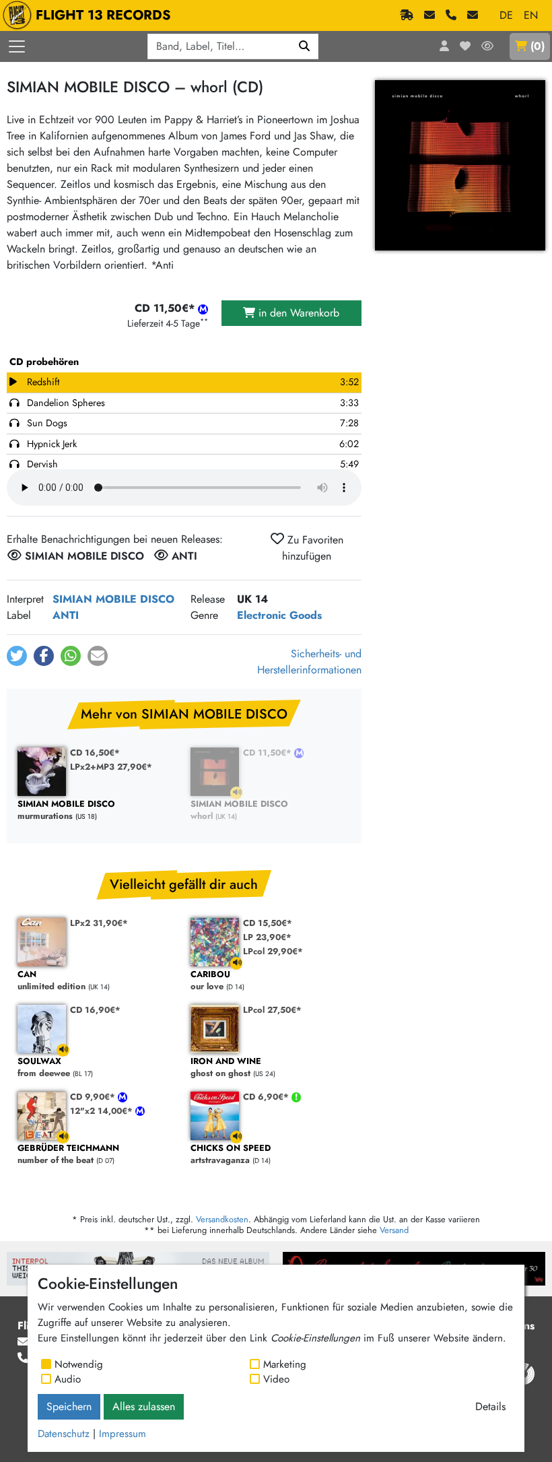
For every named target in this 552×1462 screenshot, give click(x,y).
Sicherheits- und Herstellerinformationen (309, 661)
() (537, 46)
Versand (394, 1230)
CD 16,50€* (95, 752)
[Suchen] (304, 46)
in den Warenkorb (297, 313)
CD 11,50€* (268, 752)
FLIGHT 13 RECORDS (103, 15)
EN (531, 15)
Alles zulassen (143, 1406)
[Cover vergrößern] (460, 165)
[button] (17, 656)
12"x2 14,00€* (102, 1110)
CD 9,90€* (94, 1096)
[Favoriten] (465, 46)
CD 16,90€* (95, 1009)
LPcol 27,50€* (272, 1009)
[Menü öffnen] (17, 46)
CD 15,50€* (267, 923)
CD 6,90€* (267, 1096)
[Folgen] (487, 46)
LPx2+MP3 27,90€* (111, 766)
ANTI (66, 615)
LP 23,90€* (267, 937)
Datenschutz (64, 1433)
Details (490, 1406)
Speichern (69, 1406)
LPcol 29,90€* (273, 951)
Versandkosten (222, 1219)
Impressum (122, 1433)
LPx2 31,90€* (99, 923)
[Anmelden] (444, 46)
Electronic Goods (279, 615)
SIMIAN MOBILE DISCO (113, 599)
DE (506, 15)
